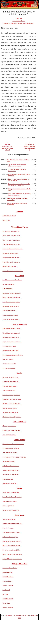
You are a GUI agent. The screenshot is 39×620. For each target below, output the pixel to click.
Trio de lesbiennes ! (8, 461)
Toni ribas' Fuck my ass (9, 452)
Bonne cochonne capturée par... (12, 249)
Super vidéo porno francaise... (12, 342)
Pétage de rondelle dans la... (11, 257)
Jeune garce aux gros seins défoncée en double (17, 165)
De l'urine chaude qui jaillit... (11, 550)
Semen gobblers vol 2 (9, 310)
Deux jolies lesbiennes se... (11, 262)
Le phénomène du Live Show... (12, 280)
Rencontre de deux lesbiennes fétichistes (17, 204)
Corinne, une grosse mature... (12, 541)
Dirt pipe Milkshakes (8, 390)
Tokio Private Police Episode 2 (12, 497)
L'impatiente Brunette (9, 364)
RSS (19, 618)
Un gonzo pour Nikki (8, 368)
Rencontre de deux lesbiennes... (12, 271)
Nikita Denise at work (9, 346)
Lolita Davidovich (7, 599)
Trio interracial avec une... (10, 412)
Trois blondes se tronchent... (11, 470)
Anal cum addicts (7, 359)
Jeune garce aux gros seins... (11, 235)
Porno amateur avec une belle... (12, 554)
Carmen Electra (7, 581)
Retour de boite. (7, 288)
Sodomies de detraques (10, 315)
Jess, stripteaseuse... (9, 435)
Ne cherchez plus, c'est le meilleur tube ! (18, 160)
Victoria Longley (7, 607)
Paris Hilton (6, 603)
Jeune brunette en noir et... (11, 319)
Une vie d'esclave (8, 528)
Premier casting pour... (9, 408)
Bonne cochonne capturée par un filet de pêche (18, 179)
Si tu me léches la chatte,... (11, 240)
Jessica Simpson (7, 585)
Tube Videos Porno (18, 21)
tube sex (19, 18)
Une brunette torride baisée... (11, 532)
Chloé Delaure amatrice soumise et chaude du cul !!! (29, 147)
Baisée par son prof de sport (11, 293)
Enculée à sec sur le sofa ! (10, 350)
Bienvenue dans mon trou (10, 306)
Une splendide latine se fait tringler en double (19, 174)
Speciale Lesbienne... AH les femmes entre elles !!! (7, 147)
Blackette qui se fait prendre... (11, 417)
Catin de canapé (7, 479)
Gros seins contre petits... (10, 253)
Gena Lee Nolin (7, 572)
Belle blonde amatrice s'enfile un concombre (17, 199)
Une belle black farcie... (9, 386)
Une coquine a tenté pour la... (11, 328)
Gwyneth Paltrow (7, 577)
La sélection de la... (8, 284)
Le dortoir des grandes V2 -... (11, 510)
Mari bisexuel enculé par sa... (11, 545)
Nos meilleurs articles (9, 215)
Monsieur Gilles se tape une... (11, 403)
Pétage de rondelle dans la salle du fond (19, 189)
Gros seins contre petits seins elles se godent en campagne (19, 184)
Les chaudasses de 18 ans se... (12, 523)
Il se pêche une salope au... (11, 302)
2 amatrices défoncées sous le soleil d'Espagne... (18, 23)
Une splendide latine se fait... (11, 244)
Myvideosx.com (10, 615)
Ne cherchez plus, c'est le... (11, 231)
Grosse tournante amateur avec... (13, 444)
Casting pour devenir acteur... (11, 430)
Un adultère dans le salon (10, 448)
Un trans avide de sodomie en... (12, 355)
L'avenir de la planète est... (11, 381)
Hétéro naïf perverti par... (10, 537)
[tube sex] (19, 4)
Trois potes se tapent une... (11, 474)
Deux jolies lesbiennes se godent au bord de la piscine (19, 194)
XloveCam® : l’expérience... (11, 492)
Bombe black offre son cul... (11, 337)
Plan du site (6, 220)
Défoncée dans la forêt (9, 501)
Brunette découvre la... (9, 483)
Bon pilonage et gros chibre (11, 395)
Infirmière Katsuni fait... (9, 568)
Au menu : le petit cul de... (10, 377)
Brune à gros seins (8, 506)
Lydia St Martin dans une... (10, 466)
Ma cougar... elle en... (9, 426)
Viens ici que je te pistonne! (11, 333)
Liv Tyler (5, 594)
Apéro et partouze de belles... (11, 297)
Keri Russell (6, 590)
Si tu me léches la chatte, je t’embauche (17, 170)
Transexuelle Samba (9, 519)
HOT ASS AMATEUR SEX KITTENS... (14, 457)
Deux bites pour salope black (11, 399)
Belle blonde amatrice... (9, 266)
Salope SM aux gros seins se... (12, 559)
